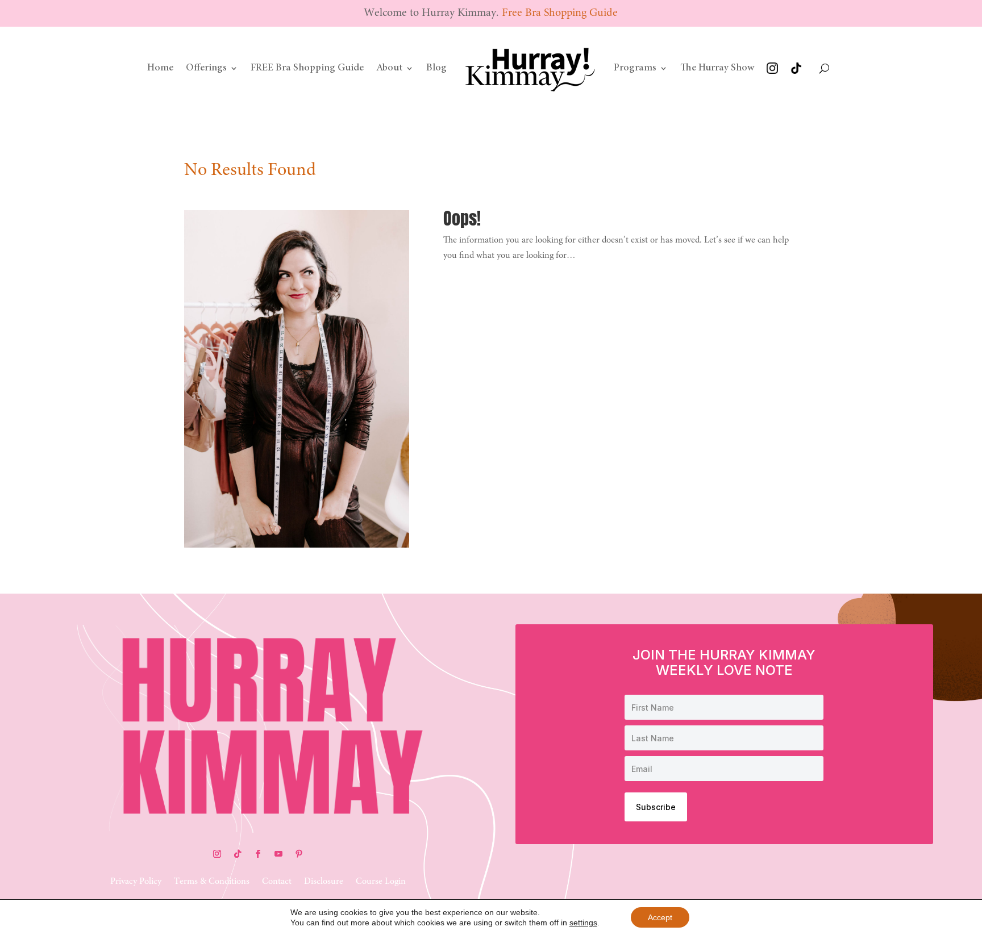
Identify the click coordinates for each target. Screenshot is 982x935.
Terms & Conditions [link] (211, 882)
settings (583, 922)
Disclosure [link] (323, 882)
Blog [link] (436, 68)
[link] (530, 68)
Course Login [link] (381, 882)
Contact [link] (277, 882)
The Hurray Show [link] (717, 68)
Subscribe (656, 807)
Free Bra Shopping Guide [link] (560, 13)
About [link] (389, 68)
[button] (217, 854)
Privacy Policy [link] (135, 882)
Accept (660, 917)
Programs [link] (635, 68)
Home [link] (160, 68)
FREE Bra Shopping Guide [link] (307, 68)
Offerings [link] (206, 68)
